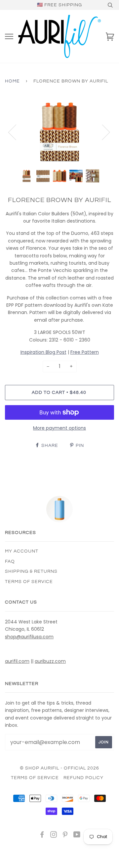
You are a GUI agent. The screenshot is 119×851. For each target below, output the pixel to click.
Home (12, 81)
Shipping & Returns (31, 571)
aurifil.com (17, 661)
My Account (21, 551)
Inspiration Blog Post (43, 352)
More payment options (59, 428)
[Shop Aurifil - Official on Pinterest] (65, 835)
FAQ (10, 561)
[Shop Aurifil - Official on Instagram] (53, 835)
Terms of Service (29, 581)
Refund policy (83, 777)
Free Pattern (84, 352)
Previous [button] (16, 132)
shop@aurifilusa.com (29, 636)
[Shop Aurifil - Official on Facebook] (42, 835)
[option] (59, 131)
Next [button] (102, 132)
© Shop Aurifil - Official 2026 (59, 768)
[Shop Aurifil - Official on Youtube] (77, 835)
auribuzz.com (50, 661)
